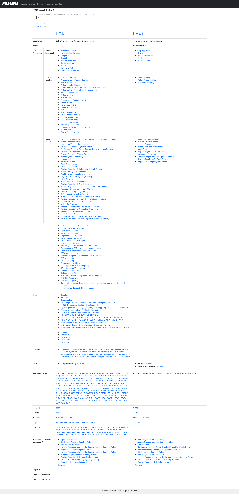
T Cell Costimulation (69, 166)
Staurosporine (66, 300)
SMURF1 (90, 398)
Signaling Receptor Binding (71, 92)
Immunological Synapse (70, 53)
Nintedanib (65, 334)
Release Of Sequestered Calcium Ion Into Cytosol (81, 206)
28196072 (161, 366)
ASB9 (109, 373)
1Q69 (122, 427)
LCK (60, 33)
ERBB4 (59, 383)
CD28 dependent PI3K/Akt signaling (75, 265)
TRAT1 (75, 400)
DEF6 (86, 380)
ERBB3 (125, 380)
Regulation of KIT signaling (71, 235)
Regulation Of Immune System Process (77, 449)
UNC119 (118, 400)
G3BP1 (111, 383)
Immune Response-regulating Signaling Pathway (80, 459)
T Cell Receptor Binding (70, 114)
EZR (75, 383)
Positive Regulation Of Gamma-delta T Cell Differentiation (84, 186)
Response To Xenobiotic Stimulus (74, 151)
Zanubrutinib (65, 339)
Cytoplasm (65, 55)
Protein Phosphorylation (70, 141)
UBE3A (106, 400)
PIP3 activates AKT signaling (72, 228)
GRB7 (163, 373)
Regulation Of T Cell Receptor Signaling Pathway (80, 196)
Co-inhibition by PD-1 (69, 273)
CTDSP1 (59, 380)
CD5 (115, 375)
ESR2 (70, 383)
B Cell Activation (144, 149)
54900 (135, 408)
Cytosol (64, 58)
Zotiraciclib (65, 342)
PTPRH (66, 395)
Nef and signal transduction (71, 238)
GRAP (58, 385)
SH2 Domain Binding (69, 112)
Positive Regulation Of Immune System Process (80, 457)
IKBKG (81, 385)
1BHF (58, 427)
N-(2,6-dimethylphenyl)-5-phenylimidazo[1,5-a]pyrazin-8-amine (85, 324)
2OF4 (88, 429)
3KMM (74, 434)
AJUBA (90, 373)
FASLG (92, 383)
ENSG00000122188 (141, 417)
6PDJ (121, 434)
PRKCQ (85, 393)
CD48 (110, 375)
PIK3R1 (111, 390)
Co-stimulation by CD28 (70, 263)
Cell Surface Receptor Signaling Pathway (77, 146)
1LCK (103, 427)
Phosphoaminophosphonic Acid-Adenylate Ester (80, 310)
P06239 (85, 422)
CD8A (64, 378)
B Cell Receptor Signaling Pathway (75, 194)
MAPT (88, 388)
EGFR (112, 380)
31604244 (80, 363)
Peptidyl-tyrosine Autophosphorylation (76, 174)
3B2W (113, 432)
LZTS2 (69, 388)
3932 (58, 408)
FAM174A (81, 383)
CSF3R (113, 378)
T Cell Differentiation (69, 164)
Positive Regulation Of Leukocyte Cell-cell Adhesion (81, 216)
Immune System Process (147, 141)
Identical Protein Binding (70, 122)
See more (61, 464)
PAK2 (84, 390)
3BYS (63, 434)
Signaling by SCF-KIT (69, 230)
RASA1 (82, 395)
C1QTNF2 (60, 375)
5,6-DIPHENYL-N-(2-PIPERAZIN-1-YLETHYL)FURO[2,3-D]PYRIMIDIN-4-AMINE (93, 319)
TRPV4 (88, 400)
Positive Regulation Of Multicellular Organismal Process (83, 208)
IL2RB (87, 385)
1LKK (108, 427)
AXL (114, 373)
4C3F (95, 434)
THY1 (69, 400)
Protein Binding (67, 94)
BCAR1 (119, 373)
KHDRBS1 (102, 385)
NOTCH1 (66, 390)
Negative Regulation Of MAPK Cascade (153, 151)
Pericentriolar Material (69, 50)
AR (95, 373)
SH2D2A (112, 395)
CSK (119, 378)
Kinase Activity (67, 102)
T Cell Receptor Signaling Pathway (74, 191)
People (40, 3)
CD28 (86, 375)
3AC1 (58, 432)
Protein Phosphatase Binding (72, 109)
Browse (32, 3)
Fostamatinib (66, 337)
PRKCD (79, 393)
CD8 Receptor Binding (69, 119)
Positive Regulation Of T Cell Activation (76, 201)
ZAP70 (69, 403)
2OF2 (83, 429)
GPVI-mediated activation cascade (75, 225)
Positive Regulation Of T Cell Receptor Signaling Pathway (84, 198)
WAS (58, 403)
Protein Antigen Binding (70, 132)
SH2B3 (98, 395)
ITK (91, 385)
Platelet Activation (68, 161)
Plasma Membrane (68, 60)
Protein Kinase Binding (70, 107)
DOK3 (107, 380)
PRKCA (72, 393)
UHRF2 (112, 400)
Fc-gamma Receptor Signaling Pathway (76, 176)
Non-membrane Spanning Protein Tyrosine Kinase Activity (84, 87)
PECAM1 (91, 390)
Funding (49, 3)
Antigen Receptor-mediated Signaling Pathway (155, 156)
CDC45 (84, 378)
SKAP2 (70, 398)
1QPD (58, 429)
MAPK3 (83, 388)
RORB (92, 395)
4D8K (100, 434)
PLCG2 (124, 390)
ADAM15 (83, 373)
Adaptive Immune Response (148, 139)
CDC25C (71, 378)
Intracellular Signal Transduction (73, 171)
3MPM (89, 434)
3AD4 (98, 432)
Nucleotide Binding (68, 77)
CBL (66, 375)
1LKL (113, 427)
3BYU (68, 434)
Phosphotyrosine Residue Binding (74, 80)
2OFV (98, 429)
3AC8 (83, 432)
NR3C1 (73, 390)
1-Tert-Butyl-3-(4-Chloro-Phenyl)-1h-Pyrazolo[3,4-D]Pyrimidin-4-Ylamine (89, 302)
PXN (71, 395)
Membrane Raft (67, 68)
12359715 (93, 14)
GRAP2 (152, 373)
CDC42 (78, 378)
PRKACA (65, 393)
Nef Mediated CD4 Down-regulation (75, 240)
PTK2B (97, 393)
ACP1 (76, 373)
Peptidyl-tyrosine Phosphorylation (74, 156)
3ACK (93, 432)
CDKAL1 (91, 378)
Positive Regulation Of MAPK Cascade (76, 184)
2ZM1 (113, 429)
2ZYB (123, 429)
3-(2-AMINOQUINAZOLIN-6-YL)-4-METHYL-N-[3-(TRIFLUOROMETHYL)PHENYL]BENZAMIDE (80, 313)
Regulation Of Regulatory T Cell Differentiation (79, 189)
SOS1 (104, 398)
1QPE (64, 429)
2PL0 (108, 429)
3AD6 (108, 432)
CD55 (119, 375)
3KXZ (79, 434)
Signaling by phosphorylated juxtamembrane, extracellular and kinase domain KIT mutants (93, 284)
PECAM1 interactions (69, 253)
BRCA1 (126, 373)
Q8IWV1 (136, 422)
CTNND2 (73, 380)
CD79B (59, 378)
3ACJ (88, 432)
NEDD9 (118, 388)
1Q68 (117, 427)
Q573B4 (92, 422)
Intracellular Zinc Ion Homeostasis (74, 144)
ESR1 (65, 383)
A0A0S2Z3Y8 (61, 422)
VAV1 (125, 400)
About (24, 3)
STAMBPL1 (184, 373)
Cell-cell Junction (67, 63)
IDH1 (169, 373)
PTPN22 (111, 393)
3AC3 (68, 432)
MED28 (95, 388)
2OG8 (103, 429)
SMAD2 (77, 398)
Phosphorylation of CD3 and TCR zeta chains (79, 245)
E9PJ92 (71, 422)
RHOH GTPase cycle (69, 278)
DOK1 (96, 380)
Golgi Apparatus (143, 50)
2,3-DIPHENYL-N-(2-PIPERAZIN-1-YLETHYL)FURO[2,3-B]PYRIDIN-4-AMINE (92, 317)
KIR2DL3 (111, 385)
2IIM (78, 429)
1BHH (63, 427)
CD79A (125, 375)
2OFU (93, 429)
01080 (58, 412)
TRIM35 (82, 400)
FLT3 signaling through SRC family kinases (78, 288)
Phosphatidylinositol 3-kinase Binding (75, 127)
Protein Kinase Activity (70, 82)
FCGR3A (99, 383)
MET (100, 388)
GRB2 (158, 373)
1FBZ (80, 427)
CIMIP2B (98, 378)
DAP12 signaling (67, 258)
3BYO (58, 434)
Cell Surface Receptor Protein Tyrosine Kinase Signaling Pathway (87, 149)
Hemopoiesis (66, 159)
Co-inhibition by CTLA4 (70, 270)
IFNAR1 (75, 385)
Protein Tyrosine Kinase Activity (73, 85)
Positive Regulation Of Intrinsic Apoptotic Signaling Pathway (85, 218)
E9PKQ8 (77, 422)
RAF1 (76, 395)
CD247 (80, 375)
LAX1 (138, 33)
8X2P (126, 434)
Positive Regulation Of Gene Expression (77, 154)
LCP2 (58, 388)
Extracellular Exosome (70, 70)
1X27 (74, 429)
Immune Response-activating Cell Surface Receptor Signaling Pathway (89, 139)
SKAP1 (64, 398)
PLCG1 (118, 390)
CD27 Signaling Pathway (70, 213)
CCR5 (71, 375)
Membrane (65, 65)
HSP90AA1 (66, 385)
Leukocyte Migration (69, 203)
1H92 (85, 427)
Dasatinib (64, 295)
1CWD (69, 427)
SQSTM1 (111, 398)
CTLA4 (66, 380)
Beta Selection (143, 444)
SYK (65, 400)
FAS (87, 383)
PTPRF (59, 395)
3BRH (119, 432)
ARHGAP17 (101, 373)
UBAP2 (99, 400)
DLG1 (91, 380)
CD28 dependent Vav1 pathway (73, 268)
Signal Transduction (68, 439)
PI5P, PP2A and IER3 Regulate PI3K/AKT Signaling (81, 275)
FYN (105, 383)
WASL (63, 403)
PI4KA (98, 390)
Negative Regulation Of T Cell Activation (153, 159)
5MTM (105, 434)
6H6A (116, 434)
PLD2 (58, 393)
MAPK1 (76, 388)
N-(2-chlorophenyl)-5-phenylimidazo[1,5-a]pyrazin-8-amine (83, 322)
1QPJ (69, 429)
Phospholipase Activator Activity (74, 99)
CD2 (75, 375)
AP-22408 (64, 297)
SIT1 (58, 398)
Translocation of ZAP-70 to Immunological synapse (81, 248)
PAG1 (79, 390)
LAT (120, 385)
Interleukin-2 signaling (69, 280)
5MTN (110, 434)
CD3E (96, 375)
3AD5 (103, 432)
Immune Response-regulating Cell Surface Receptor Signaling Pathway (89, 447)
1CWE (74, 427)
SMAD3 (83, 398)
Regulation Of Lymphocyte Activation (75, 211)
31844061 (149, 363)
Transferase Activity (69, 104)
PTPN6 (118, 393)
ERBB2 (119, 380)
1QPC (127, 427)
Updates (58, 3)
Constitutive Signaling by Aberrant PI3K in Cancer (81, 255)
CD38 (91, 375)
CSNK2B (124, 378)
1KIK (94, 427)
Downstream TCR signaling (71, 243)
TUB (94, 400)
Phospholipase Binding (70, 124)
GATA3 (122, 383)
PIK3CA (104, 390)
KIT (116, 385)
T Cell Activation (67, 179)
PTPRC (125, 393)
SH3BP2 (120, 395)
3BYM (124, 432)
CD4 (101, 375)
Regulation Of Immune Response (74, 462)
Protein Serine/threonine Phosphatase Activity (79, 90)
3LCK (84, 434)
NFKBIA (124, 388)
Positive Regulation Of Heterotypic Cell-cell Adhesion (82, 169)
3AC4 (73, 432)
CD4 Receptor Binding (69, 117)
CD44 (105, 375)
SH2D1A (105, 395)
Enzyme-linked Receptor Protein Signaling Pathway (158, 459)
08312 (135, 412)
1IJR (89, 427)
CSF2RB (106, 378)
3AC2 (63, 432)
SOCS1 (98, 398)
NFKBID (59, 390)
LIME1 (63, 388)
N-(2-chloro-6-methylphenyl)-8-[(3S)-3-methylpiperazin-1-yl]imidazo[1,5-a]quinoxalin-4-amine (95, 328)
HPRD (38, 26)
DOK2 (101, 380)
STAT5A (59, 400)
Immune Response (145, 144)
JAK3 (95, 385)
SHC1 (126, 395)
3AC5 (78, 432)
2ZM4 (118, 429)
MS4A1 (106, 388)
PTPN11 (104, 393)
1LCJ (98, 427)
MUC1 (111, 388)
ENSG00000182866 (64, 417)
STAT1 (117, 398)
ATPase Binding (67, 129)
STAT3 (123, 398)
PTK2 (91, 393)
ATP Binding (66, 97)
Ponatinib (64, 332)
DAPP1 (80, 380)
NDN (177, 373)
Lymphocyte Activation (146, 154)
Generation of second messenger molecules (78, 250)
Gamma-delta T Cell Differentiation (74, 181)
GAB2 (116, 383)
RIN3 (87, 395)
